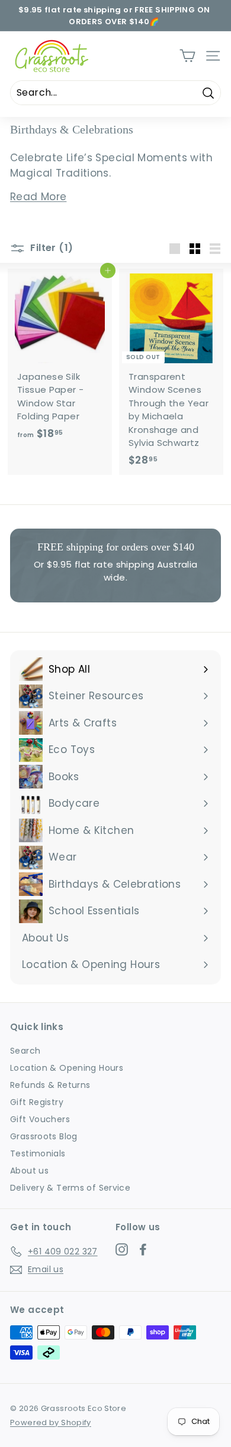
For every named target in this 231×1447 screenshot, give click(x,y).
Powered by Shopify (50, 1422)
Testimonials (38, 1153)
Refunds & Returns (50, 1085)
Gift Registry (36, 1102)
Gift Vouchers (40, 1119)
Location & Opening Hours (66, 1068)
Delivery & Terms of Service (70, 1188)
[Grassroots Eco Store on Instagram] (122, 1249)
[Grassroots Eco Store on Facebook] (143, 1249)
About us (29, 1170)
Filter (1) (50, 248)
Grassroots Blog (44, 1136)
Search (25, 1051)
